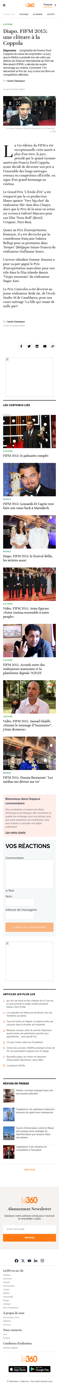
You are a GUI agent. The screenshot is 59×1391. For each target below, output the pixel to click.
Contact (6, 1338)
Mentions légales (10, 1348)
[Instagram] (42, 1261)
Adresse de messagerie (21, 909)
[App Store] (17, 1368)
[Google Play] (40, 1368)
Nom (9, 896)
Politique (24, 14)
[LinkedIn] (36, 1261)
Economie (37, 14)
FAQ (5, 1334)
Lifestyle (7, 1304)
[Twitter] (23, 1261)
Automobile (8, 1297)
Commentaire (15, 858)
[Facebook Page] (16, 1261)
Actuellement (9, 14)
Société (51, 14)
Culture (8, 24)
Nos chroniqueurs (11, 1308)
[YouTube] (29, 1261)
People (6, 1300)
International (8, 1286)
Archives (7, 1325)
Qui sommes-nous (11, 1317)
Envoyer (29, 1238)
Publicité (7, 1321)
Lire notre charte (15, 832)
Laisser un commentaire (29, 927)
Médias (6, 1293)
